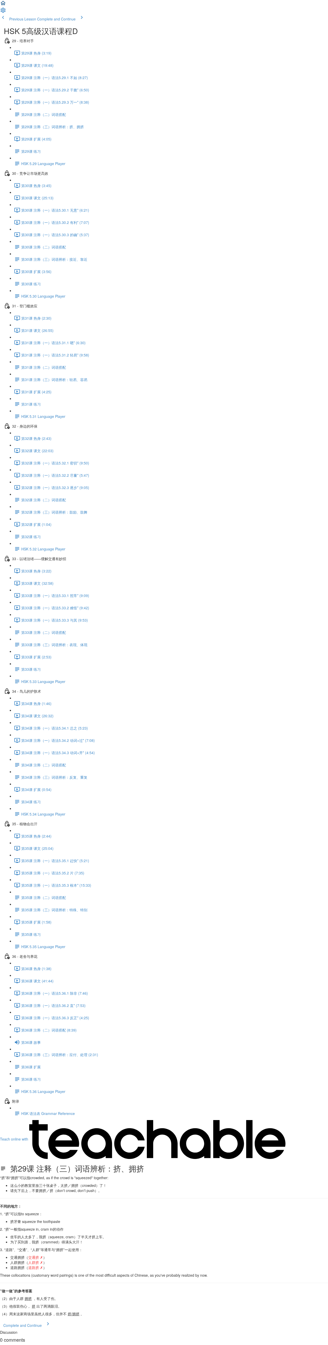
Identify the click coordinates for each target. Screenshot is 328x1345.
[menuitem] (3, 11)
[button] (3, 4)
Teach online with (14, 1139)
